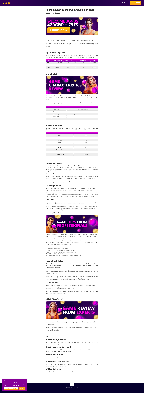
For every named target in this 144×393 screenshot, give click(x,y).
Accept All (22, 388)
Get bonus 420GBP (135, 2)
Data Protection (125, 2)
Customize (7, 388)
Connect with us (118, 2)
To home (112, 2)
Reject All (14, 388)
